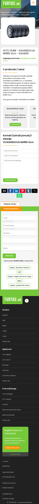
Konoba (5, 404)
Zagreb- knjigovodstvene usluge (19, 276)
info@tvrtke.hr (15, 454)
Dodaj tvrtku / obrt (12, 448)
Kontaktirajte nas (8, 477)
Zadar (4, 336)
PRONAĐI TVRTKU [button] (10, 204)
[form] (19, 246)
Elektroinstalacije (8, 415)
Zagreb (5, 315)
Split (19, 272)
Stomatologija (7, 394)
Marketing (6, 466)
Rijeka (19, 281)
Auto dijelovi (6, 354)
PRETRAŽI (9, 256)
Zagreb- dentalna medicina (19, 268)
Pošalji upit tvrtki (10, 180)
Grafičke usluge (8, 498)
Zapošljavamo (7, 494)
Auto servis (6, 360)
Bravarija (5, 365)
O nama (5, 461)
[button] (33, 3)
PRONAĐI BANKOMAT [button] (11, 209)
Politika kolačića (8, 488)
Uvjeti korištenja (8, 472)
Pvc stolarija (6, 399)
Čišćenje (5, 370)
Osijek (4, 331)
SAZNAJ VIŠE (15, 124)
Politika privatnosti (9, 483)
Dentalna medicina (9, 376)
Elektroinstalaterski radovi (11, 410)
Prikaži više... (6, 341)
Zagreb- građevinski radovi (19, 285)
